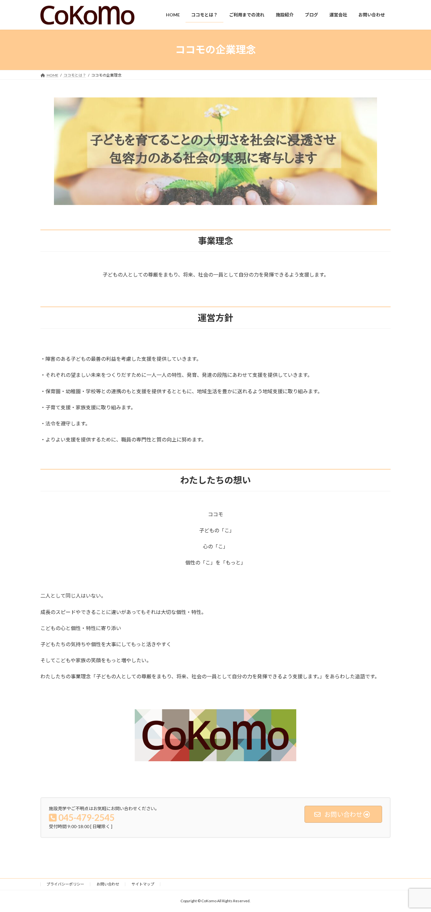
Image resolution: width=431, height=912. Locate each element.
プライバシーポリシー (65, 884)
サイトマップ (143, 884)
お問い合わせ (108, 884)
